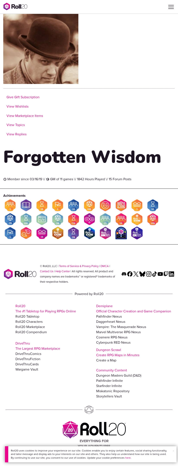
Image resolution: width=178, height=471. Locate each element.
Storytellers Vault (109, 396)
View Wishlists (17, 106)
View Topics (16, 124)
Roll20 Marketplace (30, 326)
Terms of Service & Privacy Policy (79, 266)
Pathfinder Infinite (109, 380)
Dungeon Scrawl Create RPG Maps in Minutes (117, 352)
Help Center (62, 271)
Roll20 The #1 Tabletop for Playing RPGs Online (45, 309)
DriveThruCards (27, 364)
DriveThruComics (28, 353)
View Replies (16, 134)
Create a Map (106, 360)
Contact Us (46, 271)
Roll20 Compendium (31, 332)
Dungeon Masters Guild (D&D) (118, 375)
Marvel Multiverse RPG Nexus (118, 332)
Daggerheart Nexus (110, 321)
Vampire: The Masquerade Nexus (121, 326)
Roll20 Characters (29, 321)
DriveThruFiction (27, 358)
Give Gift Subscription (23, 97)
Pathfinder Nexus (109, 316)
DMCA (105, 266)
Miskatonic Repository (113, 391)
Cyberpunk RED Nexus (113, 342)
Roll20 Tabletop (27, 316)
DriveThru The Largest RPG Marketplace (37, 346)
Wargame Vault (26, 369)
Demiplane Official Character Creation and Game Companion (133, 309)
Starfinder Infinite (109, 385)
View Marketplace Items (25, 115)
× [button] (173, 450)
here (128, 458)
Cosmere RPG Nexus (111, 337)
